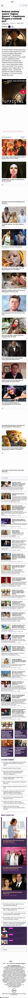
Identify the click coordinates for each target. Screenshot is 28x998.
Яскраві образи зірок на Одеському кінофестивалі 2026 (19, 521)
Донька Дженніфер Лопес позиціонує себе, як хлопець (16, 936)
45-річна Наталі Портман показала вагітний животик (13, 841)
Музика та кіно (5, 23)
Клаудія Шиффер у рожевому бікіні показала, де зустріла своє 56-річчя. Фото (19, 661)
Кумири (18, 550)
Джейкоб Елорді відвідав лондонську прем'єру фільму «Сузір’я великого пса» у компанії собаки (18, 711)
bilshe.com (12, 963)
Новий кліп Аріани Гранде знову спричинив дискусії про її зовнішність (18, 579)
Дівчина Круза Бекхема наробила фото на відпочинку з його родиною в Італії (18, 942)
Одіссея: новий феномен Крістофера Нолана (18, 672)
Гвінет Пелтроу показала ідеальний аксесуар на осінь (18, 567)
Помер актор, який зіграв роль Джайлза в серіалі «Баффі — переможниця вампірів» (7, 751)
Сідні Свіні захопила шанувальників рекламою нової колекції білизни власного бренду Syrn (18, 507)
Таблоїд (18, 515)
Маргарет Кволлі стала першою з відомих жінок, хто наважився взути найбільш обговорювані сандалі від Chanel (13, 649)
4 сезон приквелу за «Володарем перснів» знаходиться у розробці (20, 750)
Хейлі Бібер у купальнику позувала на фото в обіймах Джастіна (18, 614)
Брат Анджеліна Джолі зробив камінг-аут (12, 893)
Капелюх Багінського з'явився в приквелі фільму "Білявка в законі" (20, 734)
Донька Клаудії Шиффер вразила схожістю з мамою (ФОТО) (18, 696)
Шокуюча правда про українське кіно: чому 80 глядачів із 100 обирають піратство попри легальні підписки (18, 557)
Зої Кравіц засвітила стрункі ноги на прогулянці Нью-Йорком (18, 603)
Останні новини (7, 760)
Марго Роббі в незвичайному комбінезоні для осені (18, 532)
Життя (19, 502)
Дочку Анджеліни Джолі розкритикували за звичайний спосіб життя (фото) (17, 930)
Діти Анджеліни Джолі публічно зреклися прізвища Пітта (12, 868)
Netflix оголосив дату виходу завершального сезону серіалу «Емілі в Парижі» (18, 592)
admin (9, 502)
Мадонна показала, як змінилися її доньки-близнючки (18, 683)
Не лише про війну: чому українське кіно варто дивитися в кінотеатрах (18, 626)
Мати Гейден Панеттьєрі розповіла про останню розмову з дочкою (18, 637)
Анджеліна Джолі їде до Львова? (18, 494)
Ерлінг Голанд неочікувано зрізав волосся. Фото (19, 541)
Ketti (9, 515)
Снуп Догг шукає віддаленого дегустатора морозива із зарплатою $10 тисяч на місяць (18, 484)
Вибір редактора (7, 815)
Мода (19, 537)
